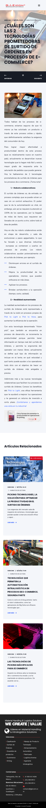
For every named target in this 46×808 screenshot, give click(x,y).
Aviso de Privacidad (26, 806)
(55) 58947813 (30, 780)
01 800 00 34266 (31, 777)
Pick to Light (11, 317)
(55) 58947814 (30, 783)
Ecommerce (11, 758)
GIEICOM (7, 20)
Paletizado (28, 754)
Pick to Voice (29, 317)
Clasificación (11, 741)
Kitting (9, 761)
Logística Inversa (30, 758)
